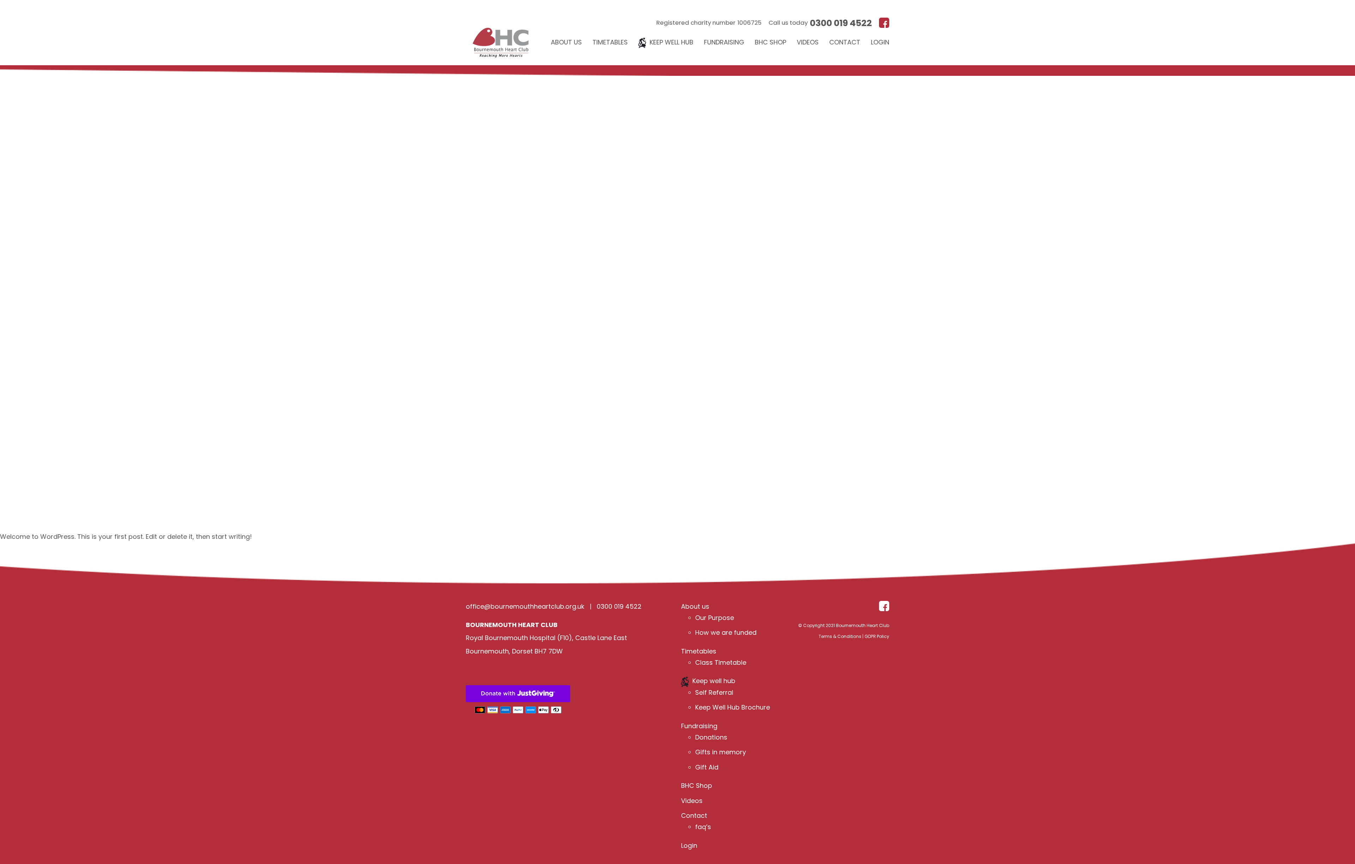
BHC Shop (770, 42)
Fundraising (724, 42)
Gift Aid (706, 767)
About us (566, 42)
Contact (844, 42)
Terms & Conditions (840, 637)
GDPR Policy (877, 637)
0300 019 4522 (841, 23)
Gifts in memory (720, 752)
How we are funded (726, 632)
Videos (808, 42)
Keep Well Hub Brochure (732, 707)
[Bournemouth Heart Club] (501, 32)
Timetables (610, 42)
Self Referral (714, 692)
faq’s (703, 827)
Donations (711, 737)
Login (880, 42)
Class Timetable (720, 662)
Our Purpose (714, 617)
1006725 (749, 22)
